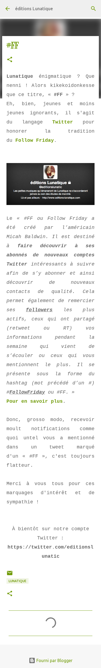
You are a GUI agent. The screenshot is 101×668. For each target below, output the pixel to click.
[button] (9, 59)
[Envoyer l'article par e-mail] (9, 575)
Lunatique (17, 581)
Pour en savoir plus (34, 401)
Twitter (62, 122)
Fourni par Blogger (53, 660)
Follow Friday (34, 140)
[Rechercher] (93, 8)
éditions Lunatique (34, 8)
